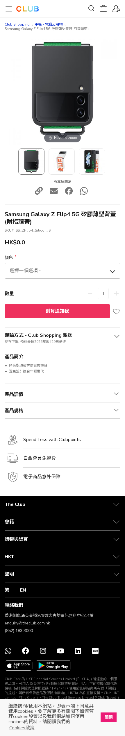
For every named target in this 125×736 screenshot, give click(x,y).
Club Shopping (17, 24)
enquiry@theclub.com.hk (27, 623)
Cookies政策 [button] (22, 728)
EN (23, 590)
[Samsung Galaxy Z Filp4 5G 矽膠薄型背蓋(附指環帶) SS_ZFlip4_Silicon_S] (31, 161)
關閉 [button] (109, 717)
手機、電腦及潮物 (49, 24)
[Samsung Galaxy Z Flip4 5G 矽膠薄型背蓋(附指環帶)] (62, 161)
